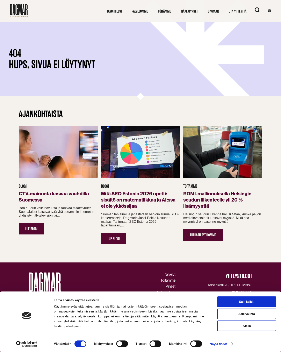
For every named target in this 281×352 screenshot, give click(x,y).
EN (269, 10)
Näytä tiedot (218, 344)
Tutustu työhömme (203, 235)
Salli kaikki (246, 301)
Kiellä (247, 326)
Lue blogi (31, 228)
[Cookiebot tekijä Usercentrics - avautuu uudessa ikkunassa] (27, 344)
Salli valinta (246, 314)
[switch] (122, 343)
